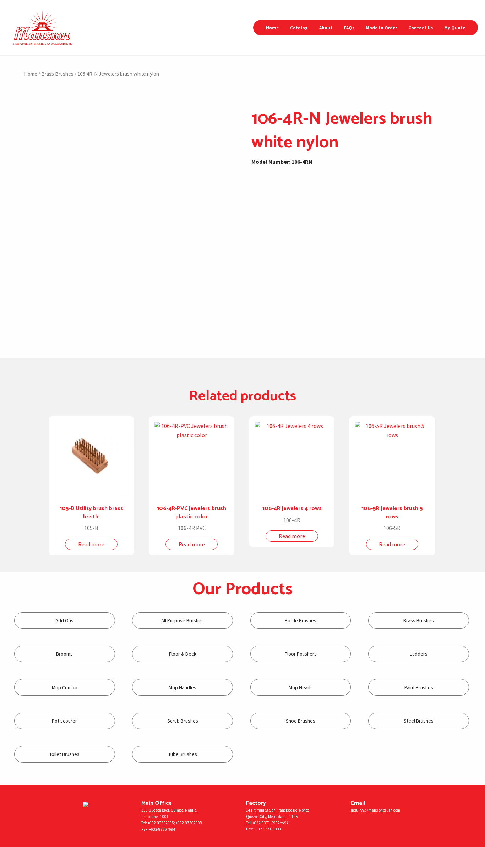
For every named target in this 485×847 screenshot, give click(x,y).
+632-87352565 (161, 822)
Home (272, 27)
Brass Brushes (57, 74)
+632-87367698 (189, 822)
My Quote (454, 27)
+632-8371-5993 (267, 828)
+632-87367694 (162, 829)
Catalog (299, 27)
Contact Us (420, 27)
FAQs (349, 27)
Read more (91, 544)
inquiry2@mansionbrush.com (375, 810)
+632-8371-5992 (266, 822)
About (325, 27)
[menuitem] (272, 28)
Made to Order (381, 27)
